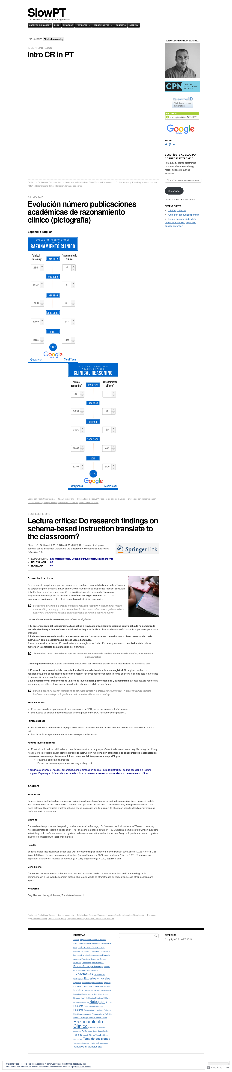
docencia (103, 959)
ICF (74, 986)
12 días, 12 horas (177, 210)
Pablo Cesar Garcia (46, 182)
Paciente (78, 1005)
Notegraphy (98, 1001)
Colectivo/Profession (98, 498)
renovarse (92, 1027)
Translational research (104, 918)
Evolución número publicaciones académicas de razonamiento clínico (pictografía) (82, 211)
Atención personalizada (82, 943)
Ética (100, 1047)
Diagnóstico (85, 959)
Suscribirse (174, 190)
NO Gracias (84, 1002)
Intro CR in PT (50, 54)
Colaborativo (94, 951)
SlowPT (47, 12)
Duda (94, 962)
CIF (79, 947)
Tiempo (92, 1035)
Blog (56, 25)
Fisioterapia (98, 982)
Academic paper (148, 498)
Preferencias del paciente (93, 1010)
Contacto (121, 25)
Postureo (78, 1009)
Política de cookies (83, 1066)
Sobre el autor (101, 25)
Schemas (90, 918)
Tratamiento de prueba (99, 1043)
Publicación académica (68, 502)
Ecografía (100, 962)
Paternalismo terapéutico (93, 1006)
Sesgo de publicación (100, 1031)
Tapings (77, 1034)
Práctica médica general (98, 1017)
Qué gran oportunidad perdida (183, 214)
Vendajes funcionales (85, 1046)
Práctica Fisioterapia (81, 1017)
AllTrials (76, 939)
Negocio (76, 1002)
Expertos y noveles (140, 182)
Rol (83, 1031)
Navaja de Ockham (102, 998)
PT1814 (31, 185)
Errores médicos (85, 970)
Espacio (95, 970)
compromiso (97, 955)
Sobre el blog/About (40, 25)
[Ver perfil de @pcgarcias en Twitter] (166, 144)
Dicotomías (95, 959)
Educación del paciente (86, 966)
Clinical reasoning (123, 182)
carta (75, 947)
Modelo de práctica (95, 994)
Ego (101, 966)
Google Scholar (50, 502)
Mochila (84, 994)
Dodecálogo (86, 962)
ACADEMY (133, 25)
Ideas (79, 986)
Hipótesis (107, 982)
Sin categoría (113, 498)
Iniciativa (107, 986)
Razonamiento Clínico (44, 185)
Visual (122, 498)
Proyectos (82, 25)
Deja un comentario (65, 182)
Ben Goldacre (106, 943)
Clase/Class (94, 182)
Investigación (88, 990)
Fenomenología (88, 982)
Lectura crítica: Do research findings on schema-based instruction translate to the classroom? (93, 528)
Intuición (153, 182)
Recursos (68, 25)
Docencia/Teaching (97, 915)
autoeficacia (95, 943)
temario (86, 1035)
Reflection (59, 185)
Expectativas (83, 973)
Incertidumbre (87, 986)
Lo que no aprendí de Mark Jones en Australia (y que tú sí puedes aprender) (180, 222)
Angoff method (85, 939)
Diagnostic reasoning (76, 918)
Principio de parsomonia (82, 1014)
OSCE (110, 1002)
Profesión (108, 1014)
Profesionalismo (98, 1014)
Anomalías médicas (98, 939)
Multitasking (90, 998)
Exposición (77, 982)
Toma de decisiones (73, 185)
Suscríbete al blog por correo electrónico (181, 156)
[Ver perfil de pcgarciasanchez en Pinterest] (170, 144)
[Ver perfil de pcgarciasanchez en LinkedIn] (173, 144)
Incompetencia (98, 986)
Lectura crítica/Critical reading (119, 915)
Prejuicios (107, 1010)
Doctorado (77, 962)
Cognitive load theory (57, 918)
